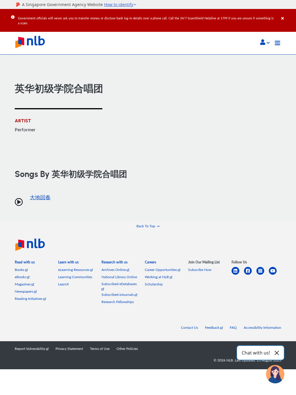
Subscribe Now (199, 269)
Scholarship (154, 284)
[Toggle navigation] (277, 43)
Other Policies (127, 348)
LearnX (63, 284)
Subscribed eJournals (118, 294)
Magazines (23, 284)
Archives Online (114, 269)
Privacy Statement (69, 348)
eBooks (21, 277)
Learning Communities (75, 277)
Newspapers (24, 291)
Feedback (212, 327)
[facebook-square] (250, 274)
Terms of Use (100, 348)
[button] (265, 42)
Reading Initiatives (29, 298)
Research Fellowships (117, 302)
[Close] (288, 14)
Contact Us (189, 327)
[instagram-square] (262, 274)
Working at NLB (157, 277)
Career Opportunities (161, 269)
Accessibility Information (262, 327)
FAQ (233, 327)
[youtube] (275, 274)
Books (20, 269)
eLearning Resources (74, 269)
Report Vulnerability (30, 348)
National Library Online (119, 277)
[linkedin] (238, 274)
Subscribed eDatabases (119, 284)
